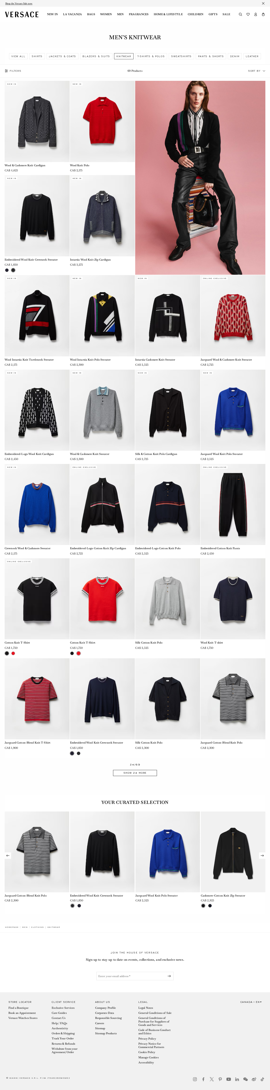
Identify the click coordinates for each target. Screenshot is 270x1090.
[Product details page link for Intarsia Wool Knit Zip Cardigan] (102, 215)
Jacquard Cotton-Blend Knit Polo (222, 742)
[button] (263, 14)
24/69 (135, 764)
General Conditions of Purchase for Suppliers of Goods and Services (153, 1021)
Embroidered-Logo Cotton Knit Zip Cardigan (98, 548)
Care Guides (59, 1013)
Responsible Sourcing (108, 1018)
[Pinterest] (220, 1079)
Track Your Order (63, 1038)
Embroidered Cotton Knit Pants (220, 548)
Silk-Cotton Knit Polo (149, 642)
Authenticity (60, 1028)
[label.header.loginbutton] (255, 14)
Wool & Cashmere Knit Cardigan (25, 165)
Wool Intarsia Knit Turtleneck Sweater (29, 359)
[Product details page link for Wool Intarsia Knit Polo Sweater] (102, 315)
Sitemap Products (106, 1033)
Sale (226, 14)
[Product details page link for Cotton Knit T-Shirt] (37, 598)
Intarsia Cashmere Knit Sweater (155, 359)
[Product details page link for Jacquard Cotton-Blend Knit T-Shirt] (37, 698)
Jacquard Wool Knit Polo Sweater (222, 454)
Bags (91, 14)
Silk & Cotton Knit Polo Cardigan (156, 454)
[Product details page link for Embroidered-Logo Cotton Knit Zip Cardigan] (102, 504)
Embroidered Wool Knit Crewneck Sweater (31, 259)
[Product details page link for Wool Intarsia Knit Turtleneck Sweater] (37, 315)
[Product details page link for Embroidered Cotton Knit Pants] (233, 504)
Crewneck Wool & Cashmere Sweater (27, 548)
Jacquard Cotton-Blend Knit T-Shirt (27, 742)
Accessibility (146, 1062)
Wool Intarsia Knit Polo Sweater (90, 359)
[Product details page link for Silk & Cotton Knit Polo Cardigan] (167, 410)
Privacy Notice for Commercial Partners (151, 1045)
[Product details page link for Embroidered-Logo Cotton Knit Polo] (167, 504)
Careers (99, 1023)
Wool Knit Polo (79, 165)
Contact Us (58, 1018)
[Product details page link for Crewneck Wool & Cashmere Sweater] (37, 504)
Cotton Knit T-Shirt (17, 642)
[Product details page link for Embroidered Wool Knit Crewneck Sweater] (37, 215)
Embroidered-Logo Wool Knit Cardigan (29, 454)
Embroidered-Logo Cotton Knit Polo (158, 548)
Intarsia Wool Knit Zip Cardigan (90, 259)
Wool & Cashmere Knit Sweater (89, 454)
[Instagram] (194, 1079)
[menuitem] (52, 14)
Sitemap (100, 1028)
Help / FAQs (59, 1023)
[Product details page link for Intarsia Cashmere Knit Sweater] (167, 315)
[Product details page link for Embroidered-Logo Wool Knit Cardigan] (37, 410)
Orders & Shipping (63, 1033)
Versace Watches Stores (22, 1018)
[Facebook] (203, 1079)
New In (52, 14)
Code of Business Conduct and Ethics (154, 1031)
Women (106, 14)
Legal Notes (145, 1008)
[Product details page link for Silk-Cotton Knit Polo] (167, 598)
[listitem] (18, 56)
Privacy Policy (147, 1038)
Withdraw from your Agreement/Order (64, 1050)
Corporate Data (104, 1013)
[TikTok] (262, 1079)
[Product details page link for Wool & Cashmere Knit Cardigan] (37, 121)
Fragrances (139, 14)
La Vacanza (72, 14)
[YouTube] (228, 1079)
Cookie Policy (146, 1052)
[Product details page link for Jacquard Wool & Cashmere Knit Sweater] (233, 315)
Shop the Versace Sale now (18, 3)
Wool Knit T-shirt (212, 642)
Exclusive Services (63, 1008)
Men (120, 14)
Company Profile (105, 1008)
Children (196, 14)
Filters (16, 70)
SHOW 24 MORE (135, 772)
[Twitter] (211, 1079)
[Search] (240, 14)
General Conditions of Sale (154, 1013)
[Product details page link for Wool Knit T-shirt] (233, 598)
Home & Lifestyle (168, 14)
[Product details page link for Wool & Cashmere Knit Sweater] (102, 410)
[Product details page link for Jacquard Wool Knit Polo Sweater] (233, 410)
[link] (12, 927)
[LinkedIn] (237, 1079)
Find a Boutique (18, 1008)
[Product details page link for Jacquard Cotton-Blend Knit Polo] (233, 698)
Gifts (213, 14)
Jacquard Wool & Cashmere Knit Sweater (226, 359)
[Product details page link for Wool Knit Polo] (102, 121)
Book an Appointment (22, 1013)
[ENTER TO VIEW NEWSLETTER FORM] (170, 976)
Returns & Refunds (63, 1043)
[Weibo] (253, 1079)
